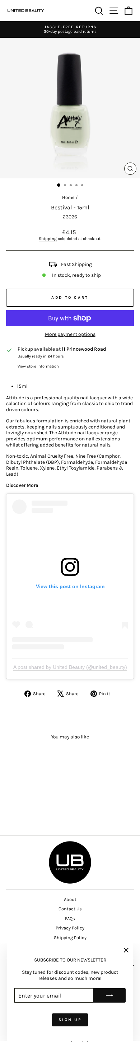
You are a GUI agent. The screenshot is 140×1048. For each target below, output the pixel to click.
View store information (38, 366)
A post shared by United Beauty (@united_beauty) (70, 667)
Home (68, 197)
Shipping (48, 238)
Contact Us (70, 908)
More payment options (70, 334)
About (70, 899)
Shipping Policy (70, 937)
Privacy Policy (70, 928)
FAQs (70, 918)
